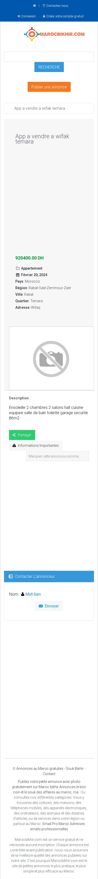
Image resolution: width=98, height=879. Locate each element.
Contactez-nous (57, 6)
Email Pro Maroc (55, 824)
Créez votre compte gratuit (65, 16)
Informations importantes (38, 446)
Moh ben (33, 594)
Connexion (28, 16)
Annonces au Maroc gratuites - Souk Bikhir (50, 769)
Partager (24, 435)
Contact (49, 774)
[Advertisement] (49, 198)
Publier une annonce (49, 87)
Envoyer (52, 606)
